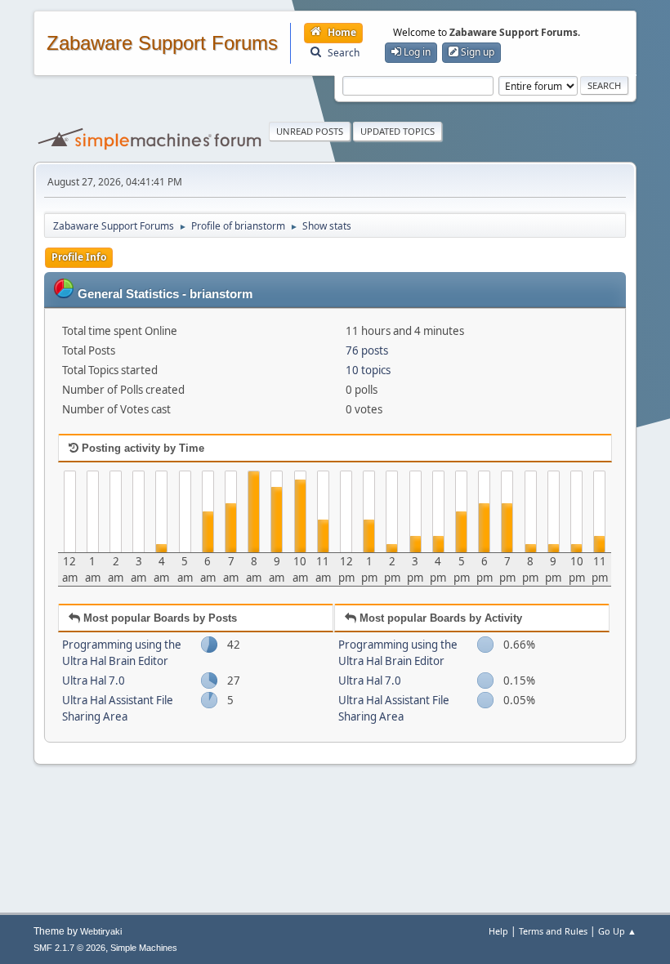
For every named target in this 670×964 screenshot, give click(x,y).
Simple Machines (143, 948)
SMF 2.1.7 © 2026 (69, 948)
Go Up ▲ (617, 931)
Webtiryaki (101, 931)
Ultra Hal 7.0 (93, 680)
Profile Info (78, 257)
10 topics (368, 370)
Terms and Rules (553, 931)
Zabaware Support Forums (162, 43)
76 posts (367, 350)
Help (498, 931)
